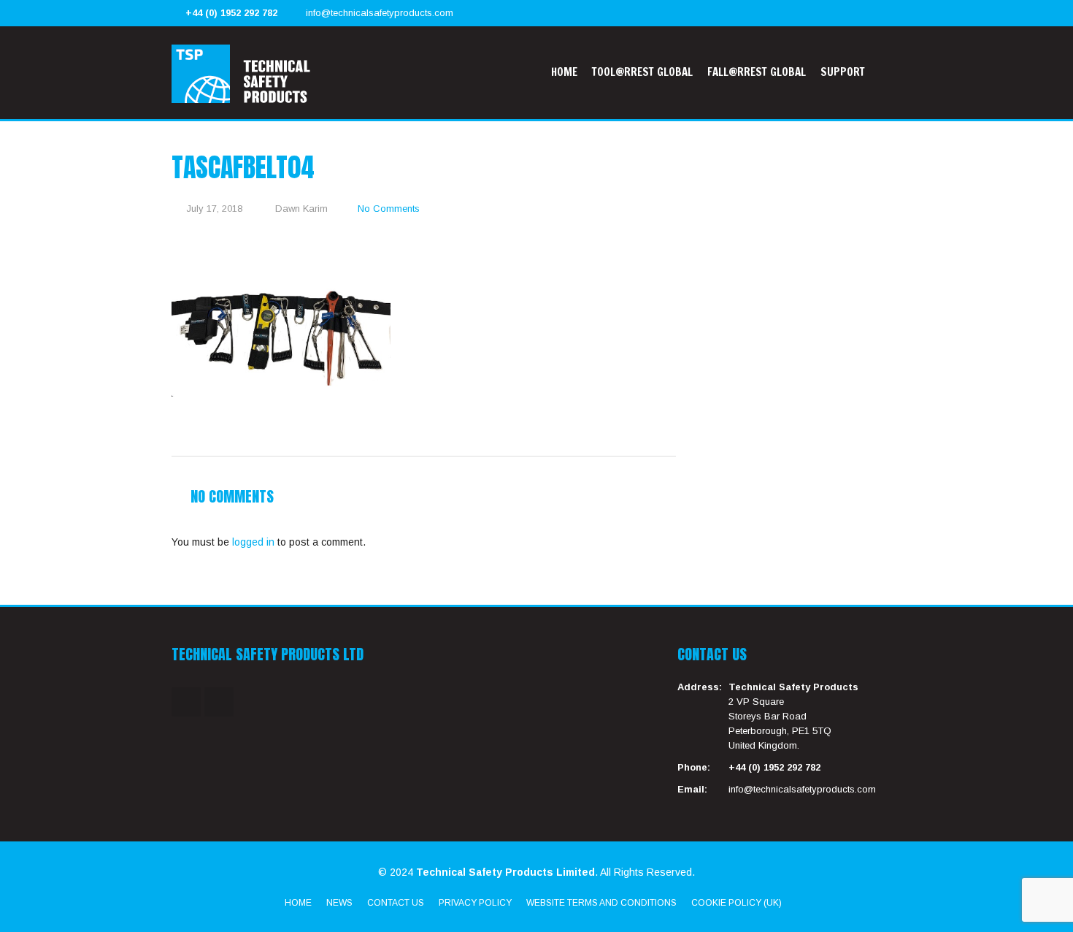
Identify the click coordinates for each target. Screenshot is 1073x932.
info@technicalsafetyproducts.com (379, 12)
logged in (253, 542)
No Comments (389, 208)
